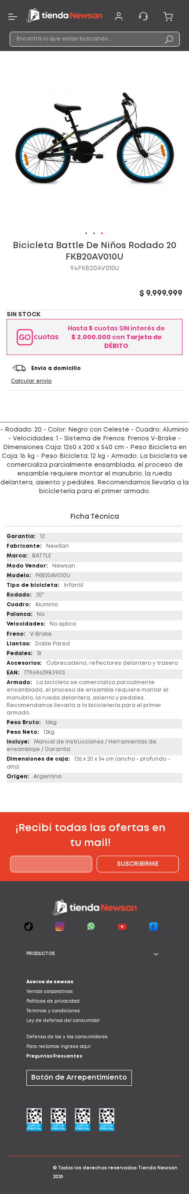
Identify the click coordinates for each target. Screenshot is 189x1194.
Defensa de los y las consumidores (67, 1037)
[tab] (94, 954)
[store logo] (64, 16)
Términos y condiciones (53, 1011)
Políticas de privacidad (53, 1002)
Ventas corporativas (49, 992)
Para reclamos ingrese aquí (58, 1047)
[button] (87, 233)
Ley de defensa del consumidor (63, 1021)
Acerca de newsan (49, 982)
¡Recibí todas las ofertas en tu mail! (90, 836)
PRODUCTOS (40, 954)
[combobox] (95, 39)
